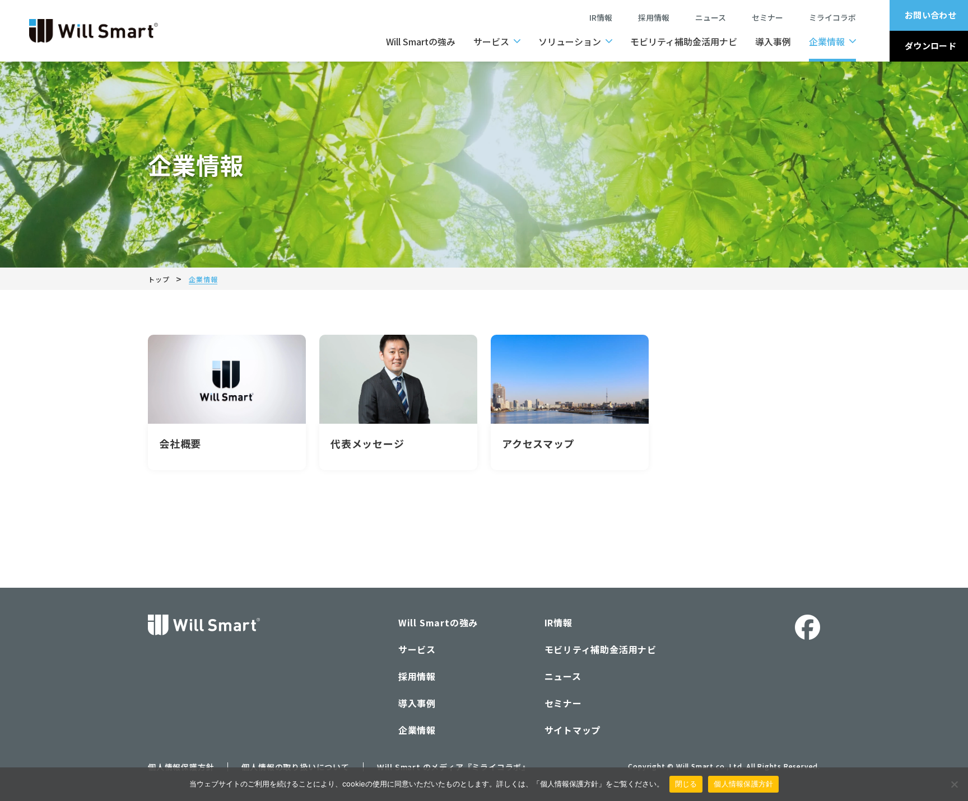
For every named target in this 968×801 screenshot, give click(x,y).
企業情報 (827, 41)
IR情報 (600, 17)
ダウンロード (930, 45)
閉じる (686, 783)
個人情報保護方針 (743, 783)
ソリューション (569, 41)
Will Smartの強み (420, 41)
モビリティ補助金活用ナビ (683, 41)
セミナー (771, 17)
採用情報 (653, 17)
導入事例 (773, 41)
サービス (491, 41)
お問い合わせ (930, 15)
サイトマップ (572, 730)
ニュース (714, 17)
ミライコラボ (832, 17)
